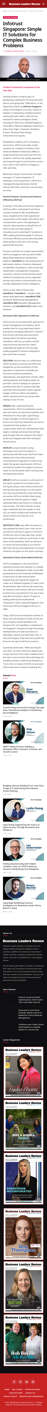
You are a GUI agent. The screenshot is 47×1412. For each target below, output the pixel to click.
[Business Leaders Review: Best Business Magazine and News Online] (24, 4)
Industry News (16, 1393)
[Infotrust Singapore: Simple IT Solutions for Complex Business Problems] (23, 80)
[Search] (43, 4)
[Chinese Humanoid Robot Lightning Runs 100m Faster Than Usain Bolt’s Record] (9, 1000)
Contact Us (30, 1393)
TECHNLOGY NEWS (32, 1389)
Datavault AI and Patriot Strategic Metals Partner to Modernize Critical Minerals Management (30, 1014)
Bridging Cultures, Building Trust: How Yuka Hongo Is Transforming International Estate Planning (23, 788)
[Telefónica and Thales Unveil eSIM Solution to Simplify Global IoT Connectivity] (9, 1027)
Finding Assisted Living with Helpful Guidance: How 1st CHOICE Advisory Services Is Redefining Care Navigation (21, 866)
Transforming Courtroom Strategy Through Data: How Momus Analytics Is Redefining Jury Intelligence (23, 710)
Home (5, 11)
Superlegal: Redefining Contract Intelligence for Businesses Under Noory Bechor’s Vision (22, 906)
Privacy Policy (10, 1396)
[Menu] (4, 4)
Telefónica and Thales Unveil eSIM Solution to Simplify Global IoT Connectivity (31, 1027)
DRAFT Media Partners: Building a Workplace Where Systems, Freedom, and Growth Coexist (22, 749)
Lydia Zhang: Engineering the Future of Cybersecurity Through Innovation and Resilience (21, 827)
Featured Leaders (10, 17)
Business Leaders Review (14, 51)
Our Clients (17, 1389)
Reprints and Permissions (31, 1396)
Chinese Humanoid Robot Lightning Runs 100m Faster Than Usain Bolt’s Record (30, 1000)
